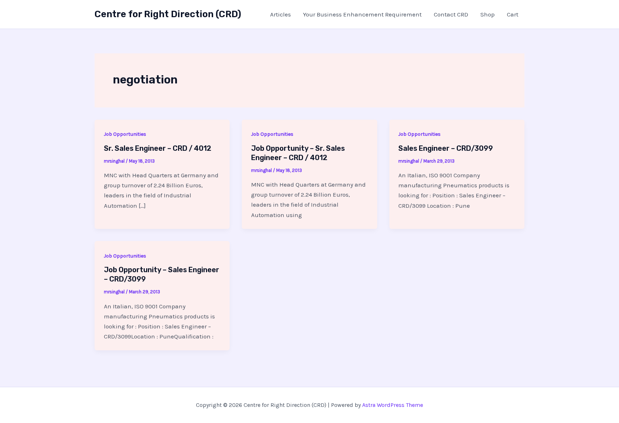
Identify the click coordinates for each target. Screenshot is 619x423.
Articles (280, 14)
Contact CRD (451, 14)
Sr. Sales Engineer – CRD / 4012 (157, 148)
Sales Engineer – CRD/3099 (445, 148)
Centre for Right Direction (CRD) (168, 14)
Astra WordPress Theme (392, 405)
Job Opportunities (125, 134)
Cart (512, 14)
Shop (487, 14)
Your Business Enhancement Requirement (362, 14)
